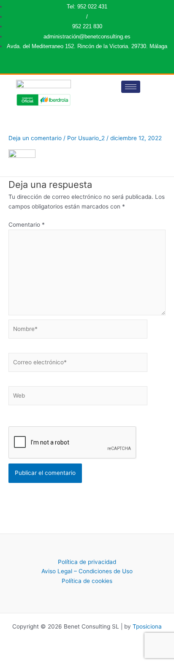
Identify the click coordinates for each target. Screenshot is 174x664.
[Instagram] (92, 65)
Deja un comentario (35, 138)
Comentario (26, 224)
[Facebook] (86, 65)
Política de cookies (87, 580)
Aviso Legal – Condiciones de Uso (87, 571)
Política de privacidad (87, 561)
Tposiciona (147, 626)
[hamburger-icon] (130, 87)
